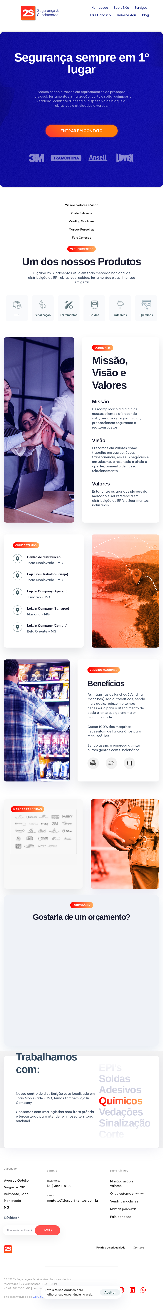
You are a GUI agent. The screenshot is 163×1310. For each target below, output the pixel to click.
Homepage (99, 8)
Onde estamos (127, 1194)
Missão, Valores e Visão (81, 205)
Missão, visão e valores (122, 1183)
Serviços (140, 8)
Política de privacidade (110, 1247)
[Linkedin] (132, 1290)
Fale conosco (120, 1217)
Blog (145, 15)
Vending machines (124, 1201)
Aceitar (110, 1292)
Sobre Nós (121, 8)
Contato (138, 1247)
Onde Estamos (81, 213)
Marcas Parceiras (81, 229)
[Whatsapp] (143, 1290)
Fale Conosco (100, 15)
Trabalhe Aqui (126, 15)
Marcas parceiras (123, 1209)
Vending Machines (81, 221)
